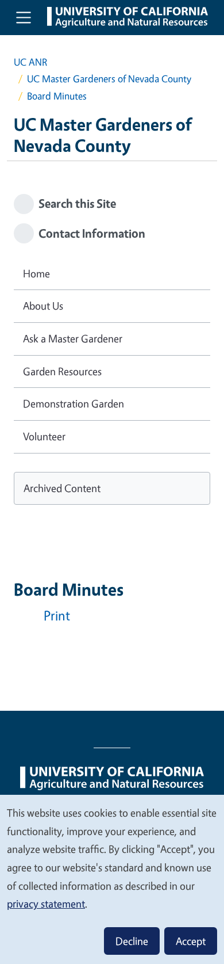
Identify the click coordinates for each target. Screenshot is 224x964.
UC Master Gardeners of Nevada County (109, 79)
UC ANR (30, 62)
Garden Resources (62, 371)
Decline (131, 941)
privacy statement (46, 903)
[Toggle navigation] (23, 17)
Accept (191, 941)
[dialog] (112, 879)
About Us (43, 306)
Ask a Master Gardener (72, 338)
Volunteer (44, 436)
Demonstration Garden (73, 403)
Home (36, 273)
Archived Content (62, 488)
